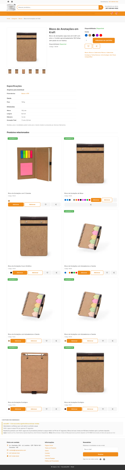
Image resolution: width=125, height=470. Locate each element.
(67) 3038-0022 (14, 456)
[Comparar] (96, 46)
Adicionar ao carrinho (103, 40)
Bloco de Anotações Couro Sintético (19, 266)
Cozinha (75, 13)
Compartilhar (88, 57)
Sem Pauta (113, 55)
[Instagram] (104, 459)
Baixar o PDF (25, 93)
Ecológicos (88, 55)
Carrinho (47, 455)
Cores (87, 32)
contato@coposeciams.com (17, 450)
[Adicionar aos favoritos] (88, 46)
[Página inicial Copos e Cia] (11, 7)
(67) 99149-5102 (113, 1)
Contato (92, 13)
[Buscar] (101, 7)
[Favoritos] (46, 204)
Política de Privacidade (52, 461)
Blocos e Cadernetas (65, 13)
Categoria (14, 18)
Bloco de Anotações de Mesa (73, 193)
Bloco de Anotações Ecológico (18, 402)
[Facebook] (100, 459)
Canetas (36, 13)
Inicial (8, 18)
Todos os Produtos (22, 13)
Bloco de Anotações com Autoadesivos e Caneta (80, 266)
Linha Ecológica (83, 13)
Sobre (46, 450)
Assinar (100, 454)
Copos (31, 13)
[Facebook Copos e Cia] (8, 1)
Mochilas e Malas (52, 13)
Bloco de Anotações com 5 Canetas (19, 193)
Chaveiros (42, 13)
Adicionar (16, 204)
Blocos (20, 18)
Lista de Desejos (50, 458)
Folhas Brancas (95, 55)
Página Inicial (11, 13)
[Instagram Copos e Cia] (12, 1)
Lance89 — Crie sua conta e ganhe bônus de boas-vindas (21, 423)
